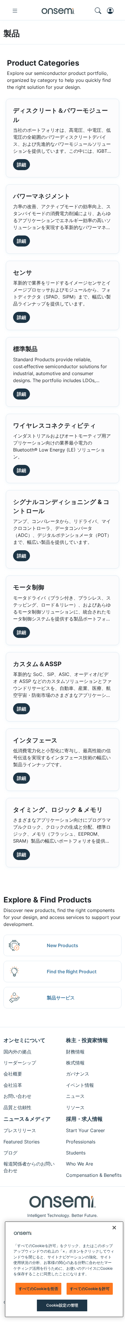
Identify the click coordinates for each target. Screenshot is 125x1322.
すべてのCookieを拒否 (38, 1288)
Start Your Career (85, 1130)
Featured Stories (21, 1142)
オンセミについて (24, 1040)
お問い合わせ (17, 1096)
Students (75, 1153)
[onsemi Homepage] (58, 11)
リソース (75, 1107)
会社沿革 (12, 1085)
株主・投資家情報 (87, 1040)
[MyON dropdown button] (112, 10)
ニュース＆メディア (27, 1119)
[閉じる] (114, 1227)
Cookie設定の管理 (62, 1305)
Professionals (80, 1142)
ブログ (10, 1153)
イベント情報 (80, 1085)
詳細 (21, 165)
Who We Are (79, 1164)
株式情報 (75, 1063)
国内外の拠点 (17, 1052)
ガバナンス (77, 1074)
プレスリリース (19, 1130)
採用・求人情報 (84, 1119)
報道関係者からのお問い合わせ (29, 1167)
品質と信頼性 (17, 1107)
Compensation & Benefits (94, 1175)
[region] (64, 1269)
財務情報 (75, 1052)
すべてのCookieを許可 (90, 1288)
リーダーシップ (19, 1063)
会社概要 (12, 1074)
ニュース (75, 1096)
